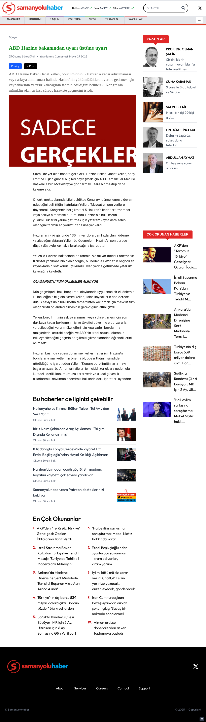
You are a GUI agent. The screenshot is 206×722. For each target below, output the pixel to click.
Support (144, 688)
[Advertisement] (170, 203)
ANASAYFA (13, 19)
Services (80, 688)
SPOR (93, 19)
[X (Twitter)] (196, 667)
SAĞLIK (55, 19)
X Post (31, 66)
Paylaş (15, 66)
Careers (102, 688)
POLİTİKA (74, 19)
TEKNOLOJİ (112, 19)
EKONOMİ (35, 19)
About (60, 688)
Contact (123, 688)
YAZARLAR (136, 19)
